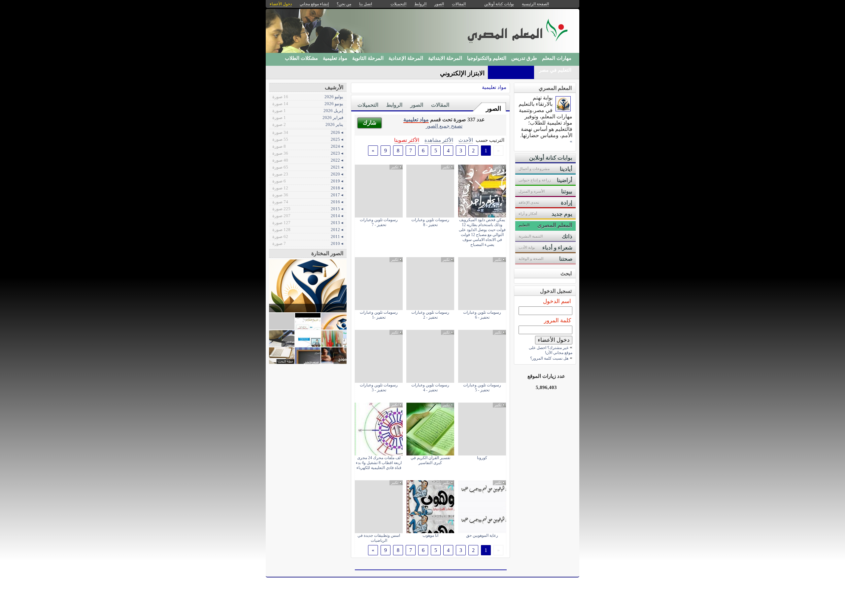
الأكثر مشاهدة (438, 140)
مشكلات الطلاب (301, 58)
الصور (493, 108)
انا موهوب (430, 535)
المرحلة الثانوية (368, 58)
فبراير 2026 (307, 117)
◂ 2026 (307, 132)
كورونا (482, 457)
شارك (369, 123)
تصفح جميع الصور (444, 126)
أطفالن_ (474, 73)
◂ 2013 (307, 222)
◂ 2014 (307, 215)
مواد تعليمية (335, 58)
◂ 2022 (307, 160)
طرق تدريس (524, 58)
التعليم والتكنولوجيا (486, 58)
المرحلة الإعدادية (406, 58)
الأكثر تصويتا (406, 140)
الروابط (394, 105)
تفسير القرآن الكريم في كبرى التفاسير (430, 460)
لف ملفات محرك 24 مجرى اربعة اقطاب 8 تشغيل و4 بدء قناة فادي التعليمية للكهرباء (379, 462)
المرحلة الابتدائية (445, 58)
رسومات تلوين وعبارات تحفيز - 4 (430, 387)
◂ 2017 (307, 194)
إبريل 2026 (307, 110)
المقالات (440, 105)
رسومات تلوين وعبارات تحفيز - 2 (430, 315)
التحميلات (367, 105)
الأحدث (465, 140)
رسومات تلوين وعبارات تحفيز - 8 (430, 222)
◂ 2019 (307, 180)
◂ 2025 (307, 139)
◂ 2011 (307, 236)
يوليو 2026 (307, 96)
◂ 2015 (307, 208)
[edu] (563, 109)
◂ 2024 (307, 146)
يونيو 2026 (307, 103)
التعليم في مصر (555, 70)
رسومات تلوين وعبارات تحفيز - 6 (482, 315)
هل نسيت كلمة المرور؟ (549, 358)
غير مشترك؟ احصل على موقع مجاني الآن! (550, 350)
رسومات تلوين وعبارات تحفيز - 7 (379, 222)
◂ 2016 (307, 201)
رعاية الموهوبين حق (482, 535)
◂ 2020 (307, 174)
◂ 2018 (307, 187)
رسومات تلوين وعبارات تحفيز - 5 (482, 387)
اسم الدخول (557, 301)
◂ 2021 (307, 167)
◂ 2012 (307, 229)
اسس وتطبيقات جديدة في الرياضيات (378, 538)
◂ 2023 (307, 153)
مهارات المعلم (556, 58)
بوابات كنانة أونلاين (499, 4)
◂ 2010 (307, 243)
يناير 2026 (307, 124)
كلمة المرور (557, 320)
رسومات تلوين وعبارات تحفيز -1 (379, 315)
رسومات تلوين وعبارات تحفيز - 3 (379, 387)
